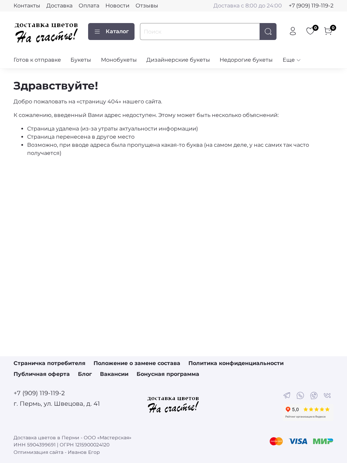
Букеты (80, 60)
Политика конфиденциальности (236, 363)
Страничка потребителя (49, 363)
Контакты (27, 5)
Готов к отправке (37, 60)
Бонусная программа (168, 374)
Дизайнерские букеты (178, 60)
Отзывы (147, 5)
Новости (117, 5)
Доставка (59, 5)
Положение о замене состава (137, 363)
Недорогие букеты (246, 60)
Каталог (117, 31)
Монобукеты (119, 60)
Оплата (89, 5)
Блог (85, 374)
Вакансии (114, 374)
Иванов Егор (84, 452)
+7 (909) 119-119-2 (311, 5)
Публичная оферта (42, 374)
